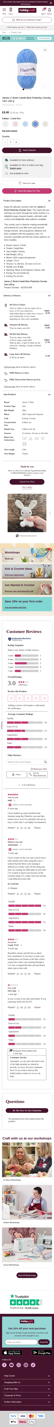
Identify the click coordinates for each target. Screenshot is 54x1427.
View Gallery (27, 487)
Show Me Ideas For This (29, 191)
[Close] (51, 3)
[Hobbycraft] (27, 11)
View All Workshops (27, 1275)
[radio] (5, 124)
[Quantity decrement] (5, 142)
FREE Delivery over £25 (15, 27)
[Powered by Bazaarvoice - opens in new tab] (26, 536)
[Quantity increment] (16, 142)
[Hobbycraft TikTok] (33, 1365)
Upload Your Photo (27, 482)
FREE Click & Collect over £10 (36, 27)
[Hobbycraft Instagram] (18, 1365)
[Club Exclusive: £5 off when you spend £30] (27, 38)
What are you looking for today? (29, 20)
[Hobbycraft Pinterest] (26, 1365)
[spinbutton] (10, 142)
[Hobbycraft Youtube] (11, 1365)
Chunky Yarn (16, 32)
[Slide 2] (27, 89)
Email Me (44, 1342)
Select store (15, 168)
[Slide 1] (23, 89)
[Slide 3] (30, 89)
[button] (27, 69)
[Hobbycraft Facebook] (4, 1365)
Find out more (9, 367)
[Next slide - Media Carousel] (50, 513)
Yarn (4, 32)
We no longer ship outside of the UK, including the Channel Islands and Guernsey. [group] (25, 3)
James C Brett (28, 402)
